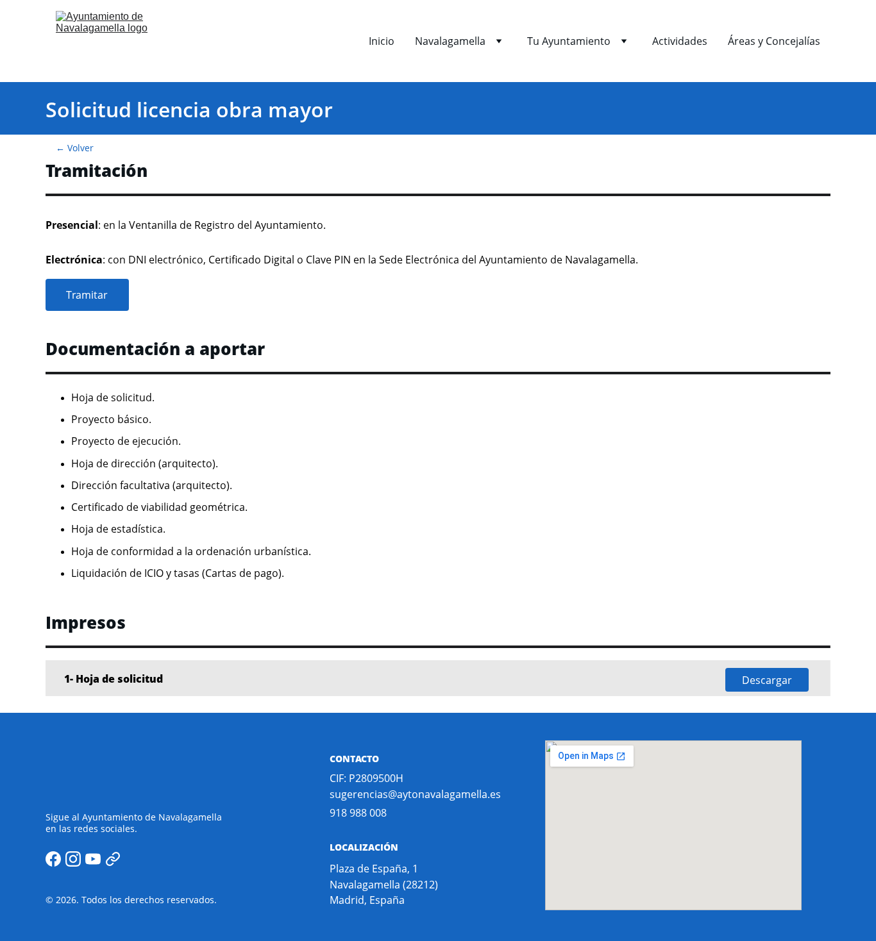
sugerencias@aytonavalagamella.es (415, 794)
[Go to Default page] (113, 859)
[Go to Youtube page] (93, 859)
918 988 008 (358, 813)
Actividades (679, 41)
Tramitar (87, 295)
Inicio (381, 41)
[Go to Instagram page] (73, 859)
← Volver (75, 148)
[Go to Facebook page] (53, 859)
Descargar (767, 680)
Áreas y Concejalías (774, 41)
